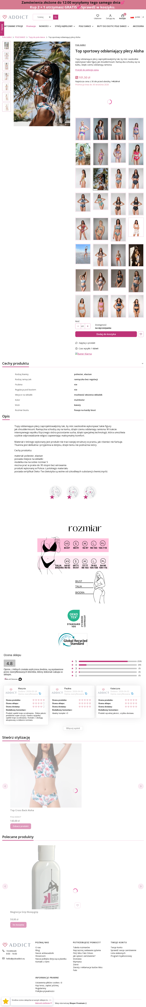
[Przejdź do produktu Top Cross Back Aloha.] (46, 775)
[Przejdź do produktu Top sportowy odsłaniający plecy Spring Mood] (83, 255)
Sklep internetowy (70, 1003)
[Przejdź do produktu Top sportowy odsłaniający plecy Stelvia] (83, 281)
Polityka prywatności (44, 991)
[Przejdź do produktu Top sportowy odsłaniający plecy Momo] (83, 204)
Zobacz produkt (21, 826)
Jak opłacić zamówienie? (84, 956)
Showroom (40, 956)
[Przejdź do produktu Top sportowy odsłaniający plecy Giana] (136, 281)
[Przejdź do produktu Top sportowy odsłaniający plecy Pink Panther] (100, 306)
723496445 (11, 951)
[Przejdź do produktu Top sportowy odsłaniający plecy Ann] (118, 230)
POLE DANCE (20, 37)
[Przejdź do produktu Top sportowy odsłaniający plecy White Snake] (83, 306)
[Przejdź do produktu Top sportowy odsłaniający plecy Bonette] (136, 255)
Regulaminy (40, 988)
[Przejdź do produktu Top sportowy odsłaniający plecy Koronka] (100, 129)
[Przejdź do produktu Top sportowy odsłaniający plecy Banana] (118, 179)
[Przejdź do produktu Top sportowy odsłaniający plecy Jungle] (118, 129)
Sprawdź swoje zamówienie (123, 950)
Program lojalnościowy (121, 956)
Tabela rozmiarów (81, 947)
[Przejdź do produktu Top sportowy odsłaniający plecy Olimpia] (100, 230)
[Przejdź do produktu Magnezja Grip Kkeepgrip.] (46, 877)
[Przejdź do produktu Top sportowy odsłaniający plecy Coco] (100, 204)
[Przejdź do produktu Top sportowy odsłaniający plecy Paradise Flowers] (83, 154)
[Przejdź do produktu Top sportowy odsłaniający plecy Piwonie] (100, 154)
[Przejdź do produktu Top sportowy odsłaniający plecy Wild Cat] (100, 255)
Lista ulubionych (118, 953)
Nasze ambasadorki (44, 953)
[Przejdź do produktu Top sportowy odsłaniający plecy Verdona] (118, 281)
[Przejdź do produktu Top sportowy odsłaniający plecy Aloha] (100, 179)
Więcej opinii (73, 728)
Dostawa (77, 958)
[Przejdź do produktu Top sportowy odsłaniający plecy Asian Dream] (118, 306)
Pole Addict (7, 37)
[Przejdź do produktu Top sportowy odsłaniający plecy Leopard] (118, 255)
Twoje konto (116, 947)
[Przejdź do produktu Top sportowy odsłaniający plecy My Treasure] (136, 129)
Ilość (77, 321)
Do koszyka (18, 924)
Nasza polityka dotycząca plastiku (50, 958)
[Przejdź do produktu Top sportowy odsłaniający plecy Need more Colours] (118, 154)
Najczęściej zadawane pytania (87, 950)
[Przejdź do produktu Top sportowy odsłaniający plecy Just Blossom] (136, 154)
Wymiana (77, 961)
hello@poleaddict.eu (15, 958)
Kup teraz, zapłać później (47, 985)
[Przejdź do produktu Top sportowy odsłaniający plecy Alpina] (100, 281)
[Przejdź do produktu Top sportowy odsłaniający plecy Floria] (83, 179)
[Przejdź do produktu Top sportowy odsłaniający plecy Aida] (118, 204)
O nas (38, 947)
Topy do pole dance (37, 37)
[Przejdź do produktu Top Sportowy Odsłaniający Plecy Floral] (83, 129)
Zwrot (76, 964)
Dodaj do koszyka (106, 334)
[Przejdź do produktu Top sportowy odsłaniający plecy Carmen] (83, 230)
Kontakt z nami (42, 961)
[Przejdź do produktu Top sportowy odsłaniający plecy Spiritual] (136, 306)
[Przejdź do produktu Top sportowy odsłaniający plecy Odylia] (136, 179)
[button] (55, 17)
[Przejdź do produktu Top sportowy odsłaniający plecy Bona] (136, 204)
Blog (37, 950)
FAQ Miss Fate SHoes (83, 953)
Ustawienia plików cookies (47, 982)
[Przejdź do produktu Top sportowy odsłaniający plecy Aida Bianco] (136, 230)
